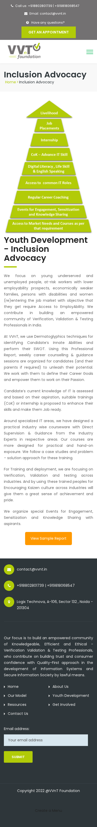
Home (10, 82)
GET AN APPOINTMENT (48, 32)
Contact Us (18, 713)
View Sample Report (48, 538)
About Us (61, 686)
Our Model (17, 695)
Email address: (16, 728)
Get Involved (64, 704)
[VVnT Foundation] (26, 51)
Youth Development (71, 695)
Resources (17, 704)
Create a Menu (48, 810)
